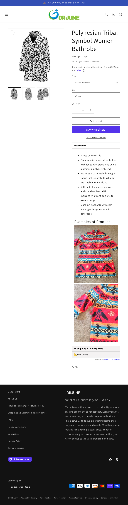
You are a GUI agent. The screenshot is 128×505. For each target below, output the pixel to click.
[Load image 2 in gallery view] (28, 93)
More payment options (96, 137)
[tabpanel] (96, 247)
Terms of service (16, 447)
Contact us (13, 433)
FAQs (10, 419)
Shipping (76, 61)
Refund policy (45, 498)
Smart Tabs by (110, 359)
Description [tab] (80, 145)
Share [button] (78, 367)
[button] (6, 14)
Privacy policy (60, 498)
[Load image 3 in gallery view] (43, 93)
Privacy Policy (14, 440)
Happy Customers (17, 426)
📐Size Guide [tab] (81, 354)
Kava (118, 359)
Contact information (109, 498)
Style (74, 76)
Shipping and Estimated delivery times (27, 412)
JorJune (17, 498)
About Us (12, 398)
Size (73, 90)
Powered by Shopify (29, 498)
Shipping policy (91, 498)
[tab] (96, 349)
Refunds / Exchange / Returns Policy (26, 405)
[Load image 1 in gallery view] (14, 93)
